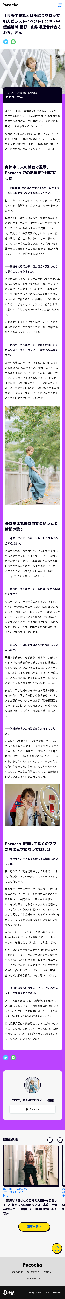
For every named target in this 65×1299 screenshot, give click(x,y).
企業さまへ (48, 1271)
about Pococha (32, 1278)
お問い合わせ (33, 1271)
